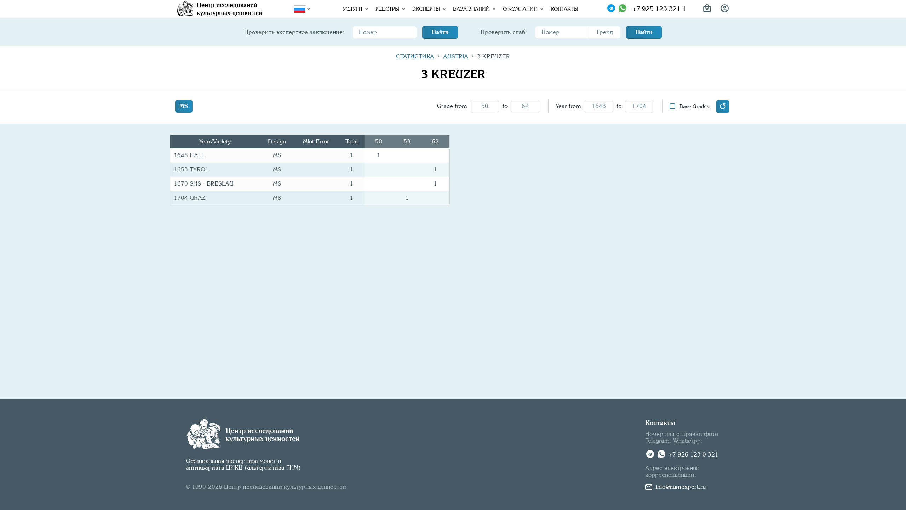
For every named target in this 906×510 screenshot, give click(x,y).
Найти (440, 32)
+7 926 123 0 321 (693, 454)
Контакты (564, 9)
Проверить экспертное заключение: (294, 32)
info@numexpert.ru (681, 486)
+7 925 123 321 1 (659, 8)
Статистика (415, 56)
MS (183, 106)
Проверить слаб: (504, 32)
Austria (455, 56)
